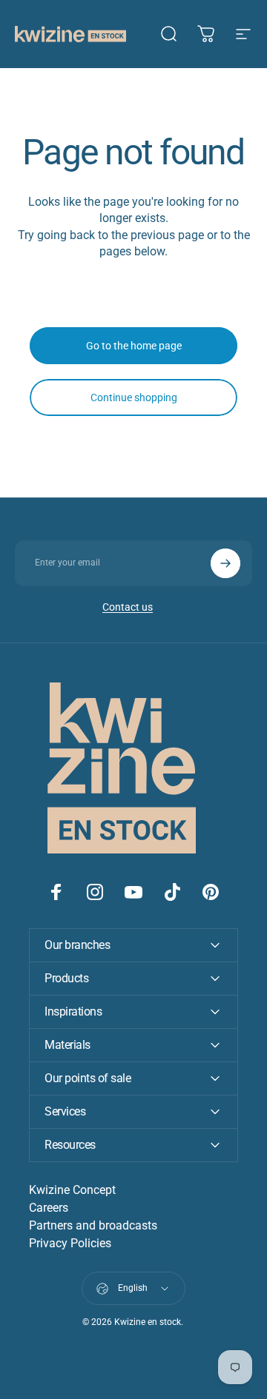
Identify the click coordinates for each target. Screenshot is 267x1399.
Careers (48, 1208)
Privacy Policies (70, 1243)
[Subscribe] (225, 563)
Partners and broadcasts (93, 1225)
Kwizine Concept (72, 1190)
